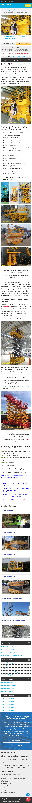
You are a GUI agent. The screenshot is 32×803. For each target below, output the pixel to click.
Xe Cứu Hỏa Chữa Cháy (8, 652)
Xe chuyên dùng (6, 790)
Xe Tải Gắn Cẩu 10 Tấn (8, 699)
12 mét (5, 69)
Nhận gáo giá (9, 43)
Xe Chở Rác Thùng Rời (8, 663)
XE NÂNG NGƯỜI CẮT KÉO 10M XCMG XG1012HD (13, 620)
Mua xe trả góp (16, 740)
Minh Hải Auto (8, 306)
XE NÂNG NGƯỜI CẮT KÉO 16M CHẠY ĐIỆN (12, 598)
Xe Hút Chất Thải (6, 669)
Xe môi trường (5, 788)
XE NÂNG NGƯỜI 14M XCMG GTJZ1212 (11, 532)
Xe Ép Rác (4, 666)
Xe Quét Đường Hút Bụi (8, 675)
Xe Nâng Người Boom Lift (9, 682)
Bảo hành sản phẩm (17, 745)
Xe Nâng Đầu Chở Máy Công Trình (11, 655)
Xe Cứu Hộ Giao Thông (8, 649)
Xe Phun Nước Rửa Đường (9, 672)
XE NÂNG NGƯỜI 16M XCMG (8, 554)
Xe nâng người (5, 786)
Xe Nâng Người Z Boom (8, 688)
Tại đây (21, 278)
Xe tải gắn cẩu (6, 783)
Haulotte (18, 71)
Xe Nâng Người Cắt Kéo (11, 10)
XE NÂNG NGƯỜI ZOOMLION (8, 510)
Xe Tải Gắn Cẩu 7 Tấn (8, 711)
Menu (28, 6)
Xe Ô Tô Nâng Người (7, 691)
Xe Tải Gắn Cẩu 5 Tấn (8, 708)
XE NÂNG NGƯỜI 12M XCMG (8, 576)
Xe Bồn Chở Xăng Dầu (8, 646)
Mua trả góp (24, 43)
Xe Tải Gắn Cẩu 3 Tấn (8, 705)
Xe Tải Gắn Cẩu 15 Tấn (8, 702)
